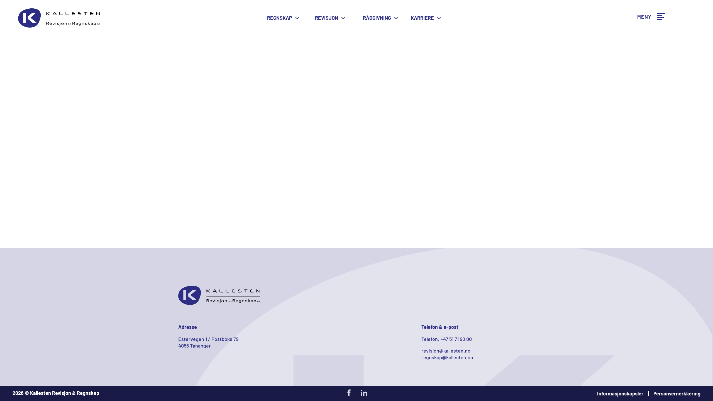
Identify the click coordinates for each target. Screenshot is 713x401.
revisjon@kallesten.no (445, 351)
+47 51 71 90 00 (456, 339)
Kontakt (646, 68)
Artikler (645, 8)
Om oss (645, 32)
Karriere (646, 56)
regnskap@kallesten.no (447, 357)
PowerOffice (650, 20)
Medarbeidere (652, 44)
